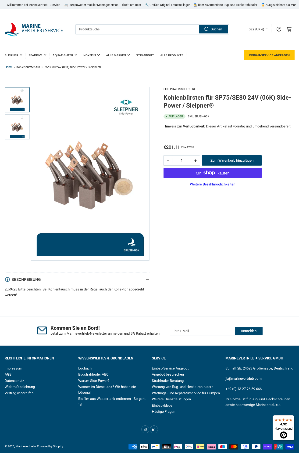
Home (9, 67)
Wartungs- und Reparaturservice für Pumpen (186, 393)
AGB (8, 374)
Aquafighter (63, 55)
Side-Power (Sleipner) (179, 89)
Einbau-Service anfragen (269, 55)
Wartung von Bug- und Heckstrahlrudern (182, 387)
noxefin (89, 55)
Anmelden (248, 331)
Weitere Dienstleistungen (171, 399)
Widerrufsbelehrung (20, 387)
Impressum (13, 368)
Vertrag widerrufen (19, 393)
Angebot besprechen (168, 374)
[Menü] (291, 418)
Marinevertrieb (25, 446)
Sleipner (11, 55)
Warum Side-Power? (93, 381)
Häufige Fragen (163, 412)
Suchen (216, 29)
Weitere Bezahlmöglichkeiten (212, 184)
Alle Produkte (171, 55)
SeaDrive (35, 55)
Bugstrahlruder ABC (93, 374)
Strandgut (145, 55)
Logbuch (85, 368)
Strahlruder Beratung (168, 381)
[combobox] (152, 29)
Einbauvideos (162, 405)
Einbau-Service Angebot (170, 368)
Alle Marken (116, 55)
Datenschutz (14, 381)
